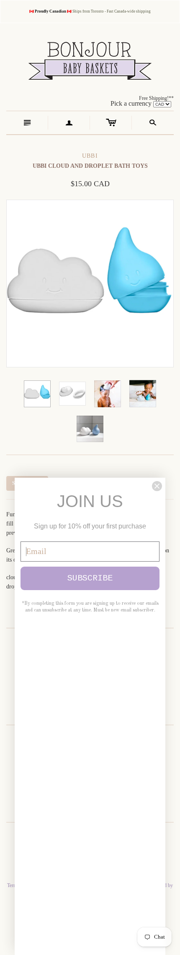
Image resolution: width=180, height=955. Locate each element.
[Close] (157, 486)
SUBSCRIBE (90, 578)
